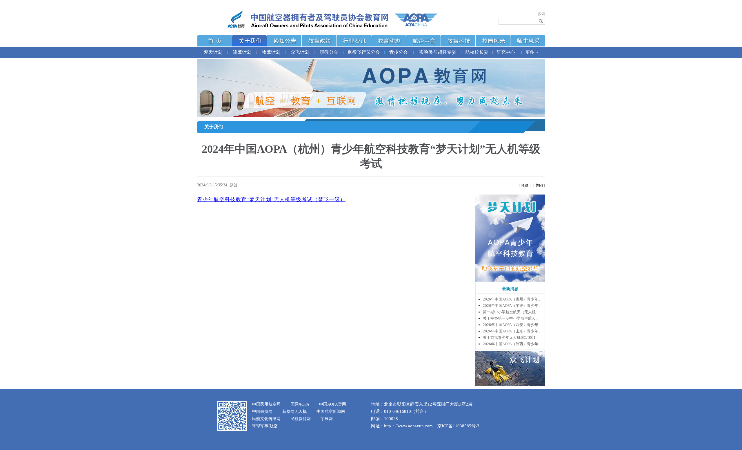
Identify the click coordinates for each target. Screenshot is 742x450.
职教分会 (329, 52)
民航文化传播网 (266, 419)
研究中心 (506, 52)
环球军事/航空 (265, 426)
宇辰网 (327, 419)
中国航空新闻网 (331, 411)
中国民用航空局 (266, 404)
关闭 (539, 185)
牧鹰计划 (271, 52)
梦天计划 (213, 52)
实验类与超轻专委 (437, 52)
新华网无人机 (294, 411)
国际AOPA (299, 404)
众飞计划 (300, 52)
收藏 (524, 185)
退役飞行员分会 (364, 52)
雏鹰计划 (242, 52)
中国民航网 (262, 411)
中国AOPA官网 (332, 404)
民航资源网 (300, 419)
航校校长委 (476, 52)
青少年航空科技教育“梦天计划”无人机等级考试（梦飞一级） (271, 199)
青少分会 (398, 52)
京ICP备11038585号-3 (458, 426)
